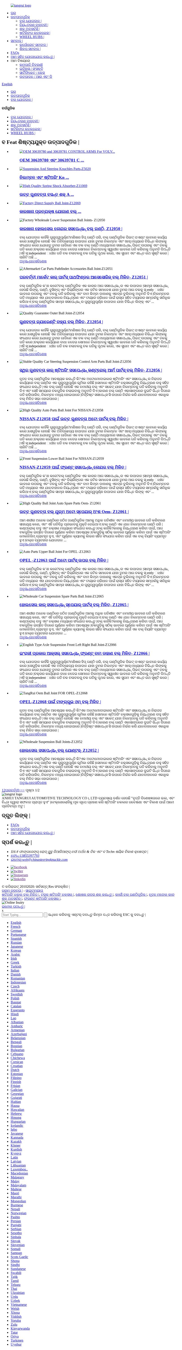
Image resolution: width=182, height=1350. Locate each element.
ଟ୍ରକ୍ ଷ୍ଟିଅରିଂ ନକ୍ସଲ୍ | (57, 894)
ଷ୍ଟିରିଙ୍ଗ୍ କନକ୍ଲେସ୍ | (35, 33)
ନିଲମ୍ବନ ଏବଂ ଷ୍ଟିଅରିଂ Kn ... (44, 177)
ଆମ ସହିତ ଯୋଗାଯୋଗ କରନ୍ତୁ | (33, 57)
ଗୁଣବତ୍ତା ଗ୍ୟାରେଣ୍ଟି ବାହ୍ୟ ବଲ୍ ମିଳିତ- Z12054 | (61, 321)
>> (23, 790)
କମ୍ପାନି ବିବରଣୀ (31, 65)
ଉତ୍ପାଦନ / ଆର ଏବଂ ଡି (36, 76)
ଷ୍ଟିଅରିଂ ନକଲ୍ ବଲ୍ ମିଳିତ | (20, 894)
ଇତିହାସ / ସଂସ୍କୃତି (31, 69)
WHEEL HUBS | (32, 37)
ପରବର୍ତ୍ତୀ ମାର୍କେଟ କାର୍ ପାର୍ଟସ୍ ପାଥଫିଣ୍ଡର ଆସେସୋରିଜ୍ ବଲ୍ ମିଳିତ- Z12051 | (84, 277)
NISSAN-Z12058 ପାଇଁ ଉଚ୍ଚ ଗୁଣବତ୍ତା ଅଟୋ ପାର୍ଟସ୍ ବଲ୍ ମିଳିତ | (74, 418)
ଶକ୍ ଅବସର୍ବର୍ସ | (30, 29)
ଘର (13, 13)
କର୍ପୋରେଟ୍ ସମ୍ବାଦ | (33, 45)
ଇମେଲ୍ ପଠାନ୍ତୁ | (13, 906)
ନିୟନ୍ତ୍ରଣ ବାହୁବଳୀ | (34, 25)
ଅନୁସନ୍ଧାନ (27, 261)
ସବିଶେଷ (41, 261)
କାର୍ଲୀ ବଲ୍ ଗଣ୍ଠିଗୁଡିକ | (131, 894)
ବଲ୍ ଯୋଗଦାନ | (31, 21)
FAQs (15, 53)
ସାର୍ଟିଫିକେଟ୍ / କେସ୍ (32, 72)
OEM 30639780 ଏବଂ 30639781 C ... (52, 160)
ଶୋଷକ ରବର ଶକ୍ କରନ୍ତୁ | (94, 894)
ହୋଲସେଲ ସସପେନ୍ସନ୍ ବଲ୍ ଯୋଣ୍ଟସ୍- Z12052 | (59, 750)
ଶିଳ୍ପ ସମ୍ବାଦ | (30, 49)
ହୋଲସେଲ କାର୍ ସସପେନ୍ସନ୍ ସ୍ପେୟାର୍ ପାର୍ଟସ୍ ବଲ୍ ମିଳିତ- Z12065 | (74, 604)
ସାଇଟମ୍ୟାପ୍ (34, 890)
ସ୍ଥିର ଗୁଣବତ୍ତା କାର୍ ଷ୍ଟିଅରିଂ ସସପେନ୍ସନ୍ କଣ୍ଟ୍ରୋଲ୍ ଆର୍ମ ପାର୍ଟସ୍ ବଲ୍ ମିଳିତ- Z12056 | (91, 370)
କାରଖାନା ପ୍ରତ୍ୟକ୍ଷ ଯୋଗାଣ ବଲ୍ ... (50, 211)
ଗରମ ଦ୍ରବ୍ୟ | (12, 890)
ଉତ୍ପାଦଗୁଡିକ (20, 17)
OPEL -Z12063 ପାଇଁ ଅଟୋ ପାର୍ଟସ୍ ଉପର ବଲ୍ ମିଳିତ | (64, 560)
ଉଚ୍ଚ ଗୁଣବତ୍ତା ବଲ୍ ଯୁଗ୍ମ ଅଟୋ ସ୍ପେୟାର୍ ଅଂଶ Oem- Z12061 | (74, 511)
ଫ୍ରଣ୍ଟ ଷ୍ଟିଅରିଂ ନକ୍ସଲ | (42, 898)
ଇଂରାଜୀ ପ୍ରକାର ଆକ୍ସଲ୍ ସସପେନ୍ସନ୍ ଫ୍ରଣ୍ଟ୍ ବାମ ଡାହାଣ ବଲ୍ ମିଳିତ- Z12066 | (85, 653)
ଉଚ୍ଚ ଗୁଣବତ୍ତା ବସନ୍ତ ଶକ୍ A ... (47, 194)
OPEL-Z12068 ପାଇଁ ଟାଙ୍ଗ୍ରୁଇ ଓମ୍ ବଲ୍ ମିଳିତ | (60, 701)
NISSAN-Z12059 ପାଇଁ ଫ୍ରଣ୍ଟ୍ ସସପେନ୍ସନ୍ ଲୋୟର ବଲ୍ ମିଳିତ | (73, 467)
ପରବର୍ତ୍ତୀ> (13, 790)
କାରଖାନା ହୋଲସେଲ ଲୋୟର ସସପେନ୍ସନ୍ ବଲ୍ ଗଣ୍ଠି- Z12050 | (71, 228)
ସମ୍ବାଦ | (17, 41)
